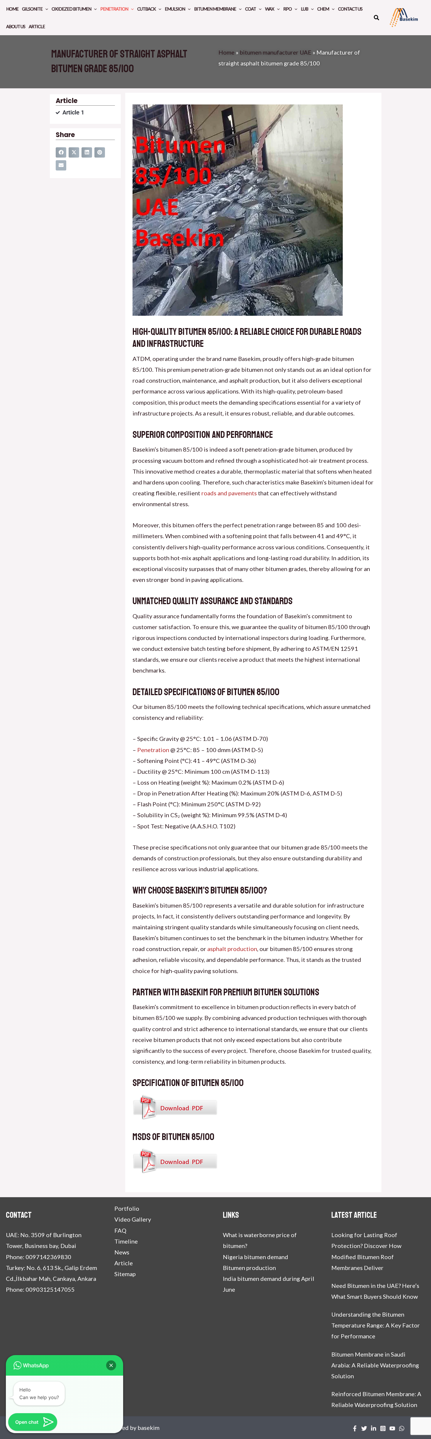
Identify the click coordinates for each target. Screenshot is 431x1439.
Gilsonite (32, 8)
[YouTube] (392, 1428)
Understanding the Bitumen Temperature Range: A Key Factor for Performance (375, 1325)
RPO (287, 8)
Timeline (126, 1241)
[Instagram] (383, 1428)
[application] (45, 9)
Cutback (146, 8)
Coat (250, 8)
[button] (377, 18)
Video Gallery (132, 1219)
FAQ (120, 1230)
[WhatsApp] (402, 1428)
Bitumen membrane (215, 8)
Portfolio (126, 1208)
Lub (304, 8)
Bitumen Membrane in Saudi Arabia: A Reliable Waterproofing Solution (375, 1365)
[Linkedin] (373, 1428)
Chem (323, 8)
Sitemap (125, 1273)
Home (12, 8)
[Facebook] (355, 1428)
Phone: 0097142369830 (38, 1256)
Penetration (114, 8)
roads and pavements (229, 492)
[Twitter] (364, 1428)
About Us (15, 26)
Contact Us (350, 8)
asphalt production (232, 948)
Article (37, 26)
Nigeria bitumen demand (255, 1256)
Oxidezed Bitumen (71, 8)
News (121, 1252)
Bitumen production (249, 1267)
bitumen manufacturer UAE (275, 52)
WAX (269, 8)
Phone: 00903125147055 (40, 1289)
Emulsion (175, 8)
